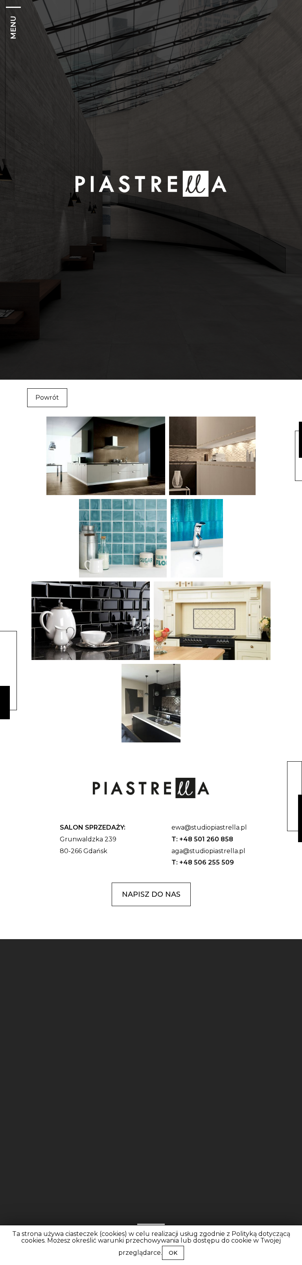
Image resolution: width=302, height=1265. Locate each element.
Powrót (47, 397)
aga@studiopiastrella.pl (208, 851)
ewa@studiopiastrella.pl (209, 827)
